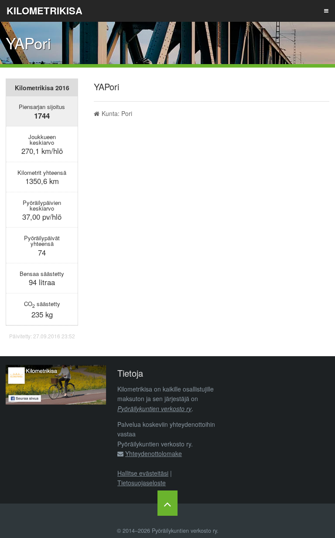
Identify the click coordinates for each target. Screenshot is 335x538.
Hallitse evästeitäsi (142, 473)
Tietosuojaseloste (141, 482)
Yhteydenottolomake (153, 453)
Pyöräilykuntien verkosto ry (154, 408)
